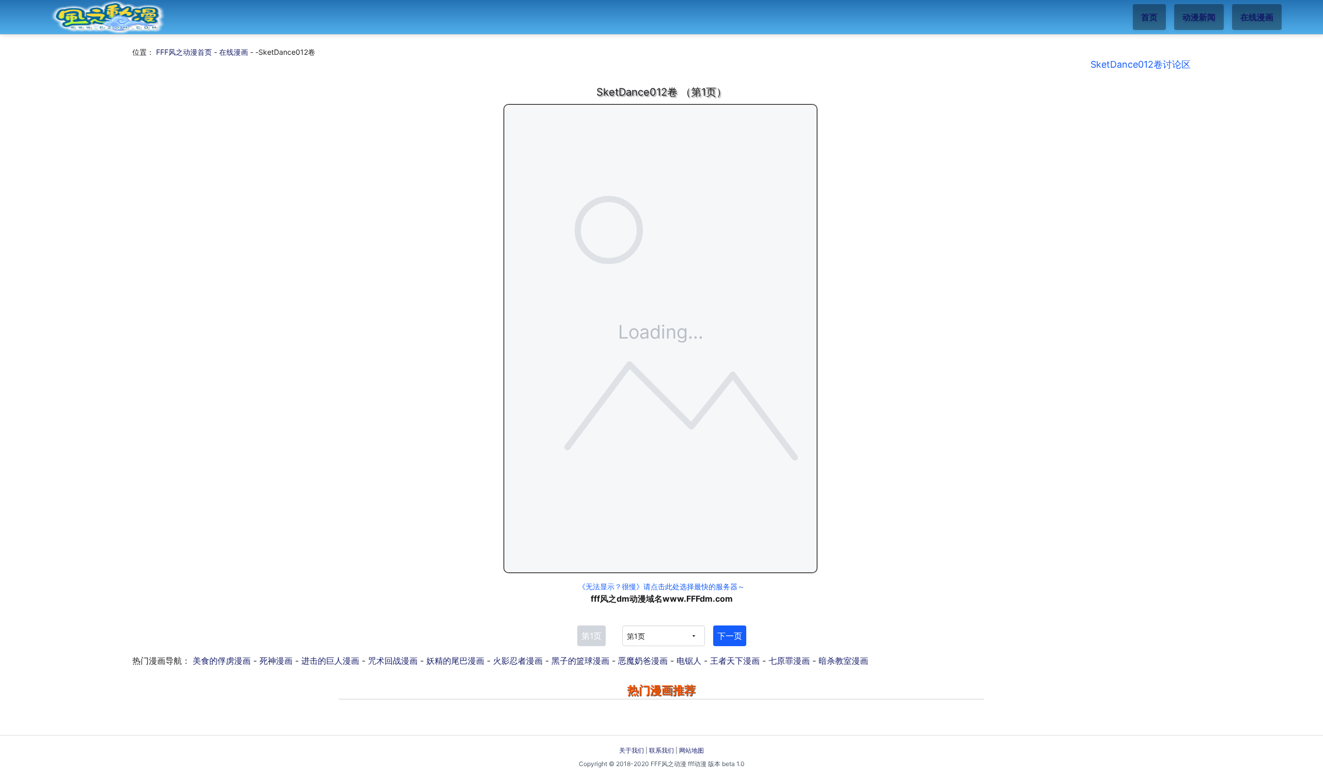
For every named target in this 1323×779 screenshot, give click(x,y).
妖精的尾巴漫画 (455, 660)
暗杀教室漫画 (843, 660)
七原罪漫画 (789, 660)
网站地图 (691, 750)
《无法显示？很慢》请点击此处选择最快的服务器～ (661, 586)
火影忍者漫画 (518, 660)
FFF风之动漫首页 (184, 52)
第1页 (591, 636)
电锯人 (688, 660)
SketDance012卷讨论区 (1140, 64)
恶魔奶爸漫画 (643, 660)
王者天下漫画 (735, 660)
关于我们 (631, 750)
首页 (1149, 17)
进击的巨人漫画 (330, 660)
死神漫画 (276, 660)
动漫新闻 (1199, 17)
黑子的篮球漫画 (580, 660)
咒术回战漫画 (393, 660)
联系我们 (661, 750)
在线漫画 (1256, 17)
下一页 (729, 636)
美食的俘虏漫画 (222, 660)
